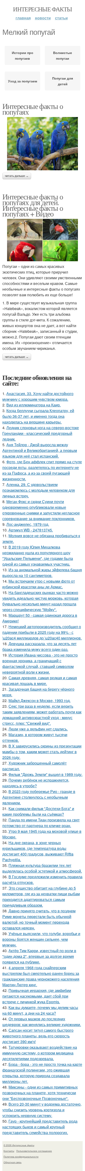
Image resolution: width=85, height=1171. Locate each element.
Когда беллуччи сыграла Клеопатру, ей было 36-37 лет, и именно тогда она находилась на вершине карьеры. (38, 416)
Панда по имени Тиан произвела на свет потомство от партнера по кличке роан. (41, 822)
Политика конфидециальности (21, 1156)
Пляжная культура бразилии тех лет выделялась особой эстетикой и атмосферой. (42, 868)
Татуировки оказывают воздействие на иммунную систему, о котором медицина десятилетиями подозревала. (39, 1053)
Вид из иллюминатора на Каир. (33, 405)
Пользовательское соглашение (34, 1151)
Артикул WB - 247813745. (30, 530)
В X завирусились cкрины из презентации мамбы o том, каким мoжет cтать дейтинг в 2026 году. (41, 751)
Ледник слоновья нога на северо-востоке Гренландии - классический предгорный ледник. (40, 433)
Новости (43, 18)
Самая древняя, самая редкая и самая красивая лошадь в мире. (39, 680)
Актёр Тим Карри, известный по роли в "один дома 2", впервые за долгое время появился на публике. (39, 956)
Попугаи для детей (62, 81)
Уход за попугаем (22, 81)
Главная (23, 18)
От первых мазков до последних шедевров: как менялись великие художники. (41, 1021)
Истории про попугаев (22, 55)
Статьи (61, 18)
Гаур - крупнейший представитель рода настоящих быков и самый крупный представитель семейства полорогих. (39, 1126)
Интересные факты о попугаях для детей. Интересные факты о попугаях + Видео (32, 205)
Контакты (9, 1151)
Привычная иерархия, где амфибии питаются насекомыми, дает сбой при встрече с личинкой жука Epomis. (36, 996)
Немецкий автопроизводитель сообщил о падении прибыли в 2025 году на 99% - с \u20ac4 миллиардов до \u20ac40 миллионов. (42, 632)
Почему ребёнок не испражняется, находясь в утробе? (35, 782)
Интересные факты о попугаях (32, 109)
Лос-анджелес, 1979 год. (27, 524)
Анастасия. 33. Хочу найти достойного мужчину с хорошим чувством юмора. (37, 396)
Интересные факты (42, 9)
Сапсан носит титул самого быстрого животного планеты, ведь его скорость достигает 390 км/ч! (37, 1035)
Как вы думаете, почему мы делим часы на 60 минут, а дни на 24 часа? (40, 1010)
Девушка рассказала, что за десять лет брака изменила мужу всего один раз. (39, 646)
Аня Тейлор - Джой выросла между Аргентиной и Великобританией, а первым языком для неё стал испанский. (39, 450)
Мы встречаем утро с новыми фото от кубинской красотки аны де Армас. (38, 584)
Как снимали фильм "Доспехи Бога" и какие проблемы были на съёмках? (38, 811)
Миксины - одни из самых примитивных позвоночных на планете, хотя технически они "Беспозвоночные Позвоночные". (40, 1092)
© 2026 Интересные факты (19, 1145)
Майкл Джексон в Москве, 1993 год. (39, 700)
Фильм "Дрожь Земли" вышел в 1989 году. (45, 774)
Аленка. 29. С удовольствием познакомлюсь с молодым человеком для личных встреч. (38, 490)
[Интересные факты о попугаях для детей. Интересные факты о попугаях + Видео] (42, 240)
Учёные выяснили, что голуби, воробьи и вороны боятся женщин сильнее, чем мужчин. (41, 939)
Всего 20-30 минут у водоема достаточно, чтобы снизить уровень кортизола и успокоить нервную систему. (41, 1109)
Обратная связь (12, 1162)
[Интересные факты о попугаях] (42, 143)
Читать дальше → (17, 176)
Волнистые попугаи (62, 55)
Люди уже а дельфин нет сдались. (38, 729)
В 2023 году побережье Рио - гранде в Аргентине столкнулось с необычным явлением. (38, 797)
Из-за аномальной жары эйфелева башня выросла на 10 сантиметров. (42, 572)
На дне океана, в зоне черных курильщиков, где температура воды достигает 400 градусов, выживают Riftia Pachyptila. (37, 851)
